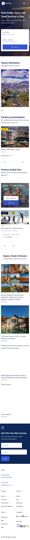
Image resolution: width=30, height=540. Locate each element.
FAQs (2, 520)
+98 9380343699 (6, 477)
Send (5, 459)
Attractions (19, 503)
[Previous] (2, 162)
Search (16, 47)
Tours (17, 499)
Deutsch (26, 516)
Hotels (18, 496)
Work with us (4, 524)
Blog (2, 527)
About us (3, 496)
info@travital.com (6, 485)
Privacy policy (4, 503)
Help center (4, 517)
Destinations (19, 506)
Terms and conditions (7, 506)
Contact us (4, 499)
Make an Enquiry (11, 198)
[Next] (23, 162)
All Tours (11, 203)
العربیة (20, 516)
